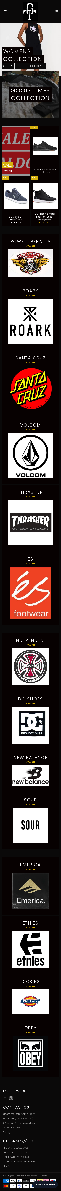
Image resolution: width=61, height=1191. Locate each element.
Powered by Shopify (38, 1175)
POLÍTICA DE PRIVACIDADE (16, 1157)
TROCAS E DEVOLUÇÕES (15, 1147)
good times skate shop (20, 1175)
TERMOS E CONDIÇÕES (15, 1152)
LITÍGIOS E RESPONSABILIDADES (19, 1161)
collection (37, 65)
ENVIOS (7, 1166)
